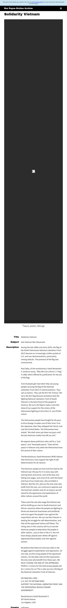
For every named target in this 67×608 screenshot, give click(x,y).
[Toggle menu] (61, 8)
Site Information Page (37, 2)
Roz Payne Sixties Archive (18, 8)
